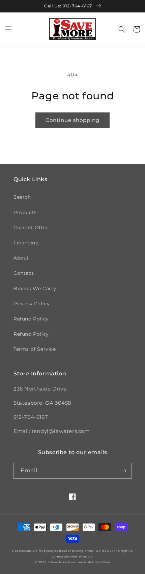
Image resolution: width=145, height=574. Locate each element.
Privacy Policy (31, 304)
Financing (26, 243)
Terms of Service (34, 349)
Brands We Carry (34, 288)
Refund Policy (31, 319)
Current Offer (30, 228)
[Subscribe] (123, 471)
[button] (8, 29)
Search (22, 197)
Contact (23, 273)
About (21, 258)
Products (25, 212)
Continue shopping (72, 120)
